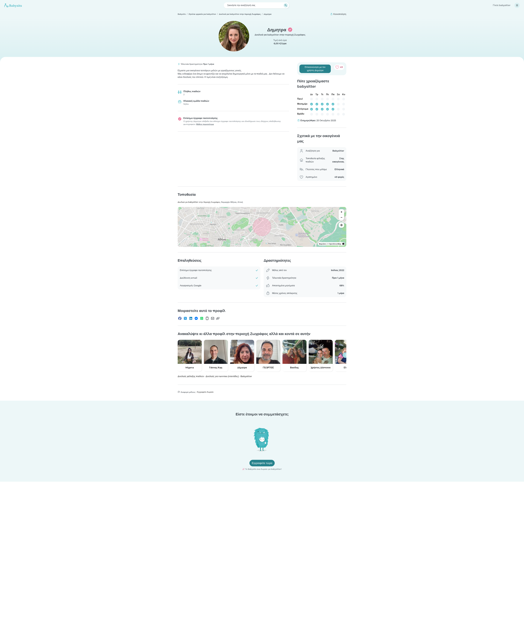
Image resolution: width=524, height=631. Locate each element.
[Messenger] (196, 318)
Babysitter (246, 376)
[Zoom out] (341, 217)
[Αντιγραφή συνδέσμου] (218, 318)
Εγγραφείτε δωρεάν (205, 392)
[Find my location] (341, 225)
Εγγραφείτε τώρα (262, 463)
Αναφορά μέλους (187, 392)
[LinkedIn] (191, 318)
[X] (185, 318)
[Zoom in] (341, 212)
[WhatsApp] (202, 318)
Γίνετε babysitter (501, 5)
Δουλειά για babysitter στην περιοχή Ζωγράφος (280, 34)
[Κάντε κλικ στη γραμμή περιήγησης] (517, 5)
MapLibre (322, 244)
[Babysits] (13, 5)
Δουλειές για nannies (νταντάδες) (222, 376)
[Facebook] (180, 318)
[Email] (212, 318)
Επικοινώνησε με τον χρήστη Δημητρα (315, 69)
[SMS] (207, 318)
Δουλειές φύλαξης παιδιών (191, 376)
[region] (262, 227)
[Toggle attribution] (343, 243)
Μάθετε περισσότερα (205, 124)
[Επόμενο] (345, 355)
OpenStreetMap (335, 244)
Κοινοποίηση (339, 14)
